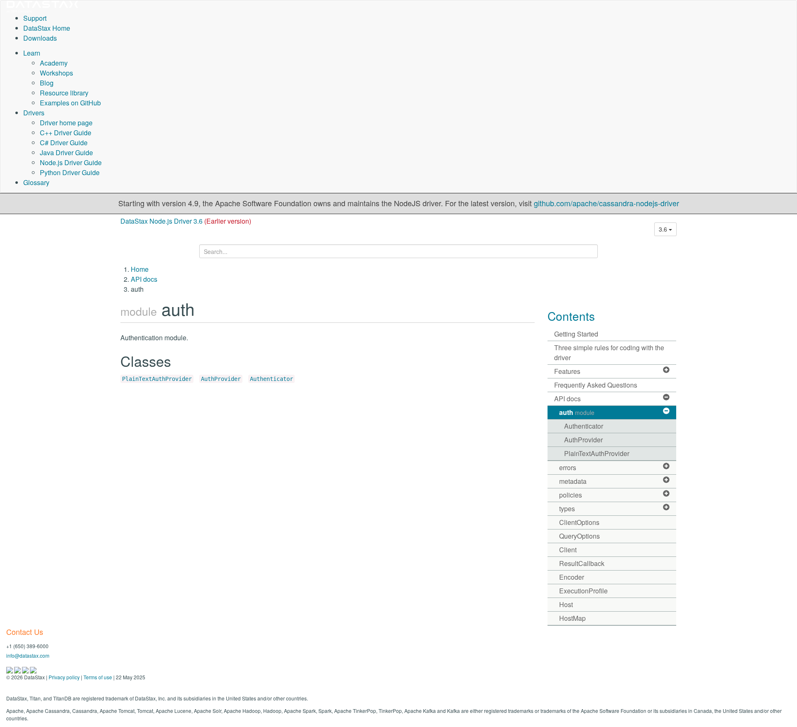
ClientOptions (579, 522)
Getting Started (576, 334)
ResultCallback (581, 563)
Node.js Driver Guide (71, 162)
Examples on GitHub (70, 102)
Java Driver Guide (66, 152)
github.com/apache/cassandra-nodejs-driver (606, 203)
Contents (571, 315)
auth (576, 412)
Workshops (56, 73)
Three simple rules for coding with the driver (609, 352)
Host (566, 604)
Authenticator (271, 379)
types (567, 508)
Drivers (33, 112)
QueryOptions (579, 536)
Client (568, 549)
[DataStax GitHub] (33, 669)
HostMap (572, 618)
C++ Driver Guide (65, 132)
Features (567, 371)
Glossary (36, 182)
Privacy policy (64, 677)
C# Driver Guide (64, 142)
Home (140, 269)
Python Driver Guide (70, 172)
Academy (54, 63)
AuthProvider (221, 379)
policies (570, 495)
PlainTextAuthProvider (157, 379)
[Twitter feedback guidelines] (26, 669)
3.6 (664, 229)
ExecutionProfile (583, 590)
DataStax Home (46, 28)
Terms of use (97, 677)
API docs (144, 279)
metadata (573, 481)
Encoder (571, 577)
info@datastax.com (27, 655)
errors (567, 467)
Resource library (64, 93)
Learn (31, 53)
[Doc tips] (18, 669)
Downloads (40, 38)
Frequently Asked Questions (595, 385)
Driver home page (66, 122)
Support (34, 18)
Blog (47, 83)
